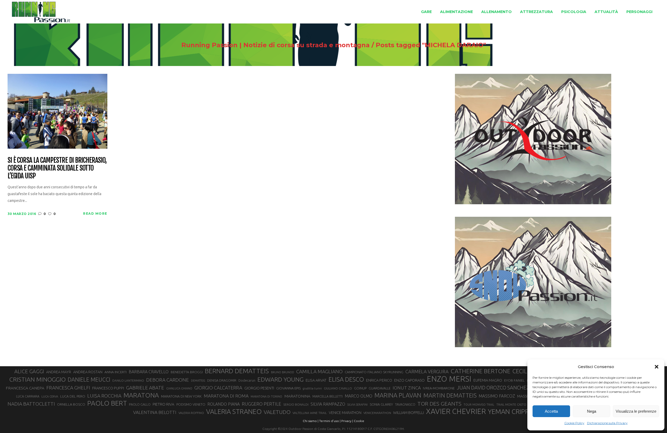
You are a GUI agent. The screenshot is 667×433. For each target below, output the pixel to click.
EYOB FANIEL (514, 380)
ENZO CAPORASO (409, 380)
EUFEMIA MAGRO (487, 380)
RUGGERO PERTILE (261, 403)
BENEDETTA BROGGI (187, 372)
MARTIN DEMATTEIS (450, 395)
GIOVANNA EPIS (288, 388)
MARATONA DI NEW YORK (181, 396)
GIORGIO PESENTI (259, 388)
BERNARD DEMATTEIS (237, 371)
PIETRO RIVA (163, 404)
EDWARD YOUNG (280, 379)
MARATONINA (297, 396)
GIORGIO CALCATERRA (218, 387)
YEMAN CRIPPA (510, 411)
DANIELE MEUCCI (89, 379)
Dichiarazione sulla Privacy (607, 423)
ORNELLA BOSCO (71, 404)
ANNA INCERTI (115, 372)
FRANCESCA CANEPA (25, 388)
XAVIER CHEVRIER (456, 411)
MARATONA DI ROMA (226, 395)
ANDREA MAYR (58, 372)
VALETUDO (277, 412)
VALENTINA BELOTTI (154, 412)
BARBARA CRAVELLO (149, 371)
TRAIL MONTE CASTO (511, 404)
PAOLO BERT (107, 403)
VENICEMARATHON (377, 412)
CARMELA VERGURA (427, 371)
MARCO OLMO (358, 396)
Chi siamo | (310, 421)
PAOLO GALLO (140, 404)
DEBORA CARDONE (167, 380)
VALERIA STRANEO (234, 411)
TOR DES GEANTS (439, 403)
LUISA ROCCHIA (104, 396)
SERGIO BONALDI (295, 404)
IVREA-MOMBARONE (439, 388)
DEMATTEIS (198, 380)
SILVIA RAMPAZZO (328, 404)
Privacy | (347, 421)
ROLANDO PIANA (223, 404)
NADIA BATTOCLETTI (31, 404)
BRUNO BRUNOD (282, 372)
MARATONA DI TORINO (266, 396)
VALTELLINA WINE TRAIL (310, 412)
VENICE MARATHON (345, 413)
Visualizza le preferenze (636, 411)
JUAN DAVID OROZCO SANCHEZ (493, 387)
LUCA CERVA (49, 396)
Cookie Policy (574, 423)
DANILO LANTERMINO (128, 380)
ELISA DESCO (346, 379)
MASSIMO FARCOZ (497, 396)
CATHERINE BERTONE (480, 371)
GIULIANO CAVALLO (338, 388)
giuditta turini (312, 388)
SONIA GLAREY (381, 404)
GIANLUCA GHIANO (179, 388)
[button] (656, 366)
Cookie (359, 421)
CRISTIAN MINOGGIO (37, 379)
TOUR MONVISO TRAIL (479, 404)
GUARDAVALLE (380, 388)
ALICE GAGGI (29, 371)
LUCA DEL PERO (72, 396)
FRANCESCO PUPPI (108, 388)
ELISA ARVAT (316, 380)
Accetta (551, 411)
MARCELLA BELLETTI (327, 396)
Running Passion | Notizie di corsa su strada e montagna (275, 45)
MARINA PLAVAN (397, 395)
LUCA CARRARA (27, 396)
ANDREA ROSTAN (87, 372)
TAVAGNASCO (405, 404)
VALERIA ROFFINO (191, 412)
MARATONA (141, 395)
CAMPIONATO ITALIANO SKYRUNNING (374, 372)
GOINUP (360, 388)
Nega (591, 411)
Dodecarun (246, 380)
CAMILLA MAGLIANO (319, 371)
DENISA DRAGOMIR (221, 380)
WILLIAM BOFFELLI (408, 412)
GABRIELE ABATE (145, 387)
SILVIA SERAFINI (357, 404)
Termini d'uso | (330, 421)
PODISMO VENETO (190, 404)
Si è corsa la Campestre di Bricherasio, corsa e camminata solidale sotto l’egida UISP (57, 168)
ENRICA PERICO (379, 380)
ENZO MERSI (449, 379)
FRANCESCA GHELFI (68, 387)
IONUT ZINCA (407, 387)
